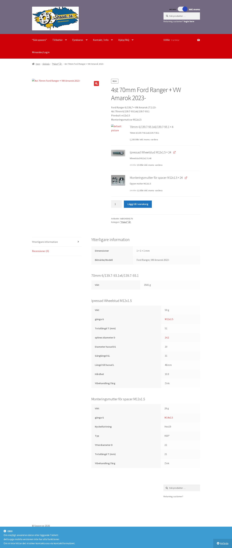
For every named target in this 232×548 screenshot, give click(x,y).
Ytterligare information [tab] (45, 241)
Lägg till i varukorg (138, 204)
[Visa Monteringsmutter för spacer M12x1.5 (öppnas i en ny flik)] (186, 177)
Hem (38, 63)
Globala (46, 63)
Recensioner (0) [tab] (40, 251)
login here (189, 21)
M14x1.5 (168, 417)
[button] (96, 83)
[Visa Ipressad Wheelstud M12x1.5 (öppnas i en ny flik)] (174, 152)
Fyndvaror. (77, 39)
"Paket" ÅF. (57, 63)
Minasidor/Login (41, 52)
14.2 (167, 337)
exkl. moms (172, 9)
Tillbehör (57, 39)
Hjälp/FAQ (123, 39)
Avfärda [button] (224, 543)
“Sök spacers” (39, 39)
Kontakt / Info (101, 39)
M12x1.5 (169, 319)
